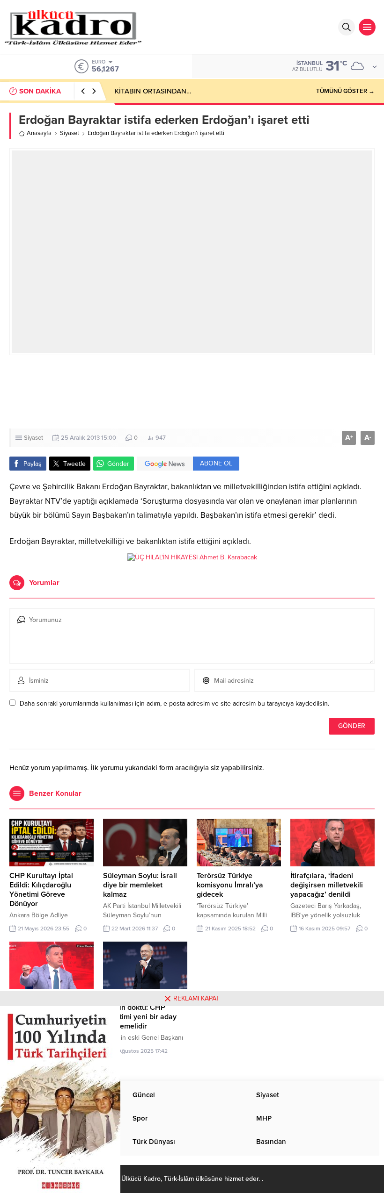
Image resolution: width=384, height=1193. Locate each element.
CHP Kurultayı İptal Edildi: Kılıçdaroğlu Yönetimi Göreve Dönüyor (41, 889)
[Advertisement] (192, 391)
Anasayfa (39, 133)
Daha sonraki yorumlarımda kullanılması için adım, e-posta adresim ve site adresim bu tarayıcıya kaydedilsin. (174, 703)
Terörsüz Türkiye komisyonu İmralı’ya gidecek (230, 885)
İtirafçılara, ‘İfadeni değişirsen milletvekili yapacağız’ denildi (326, 885)
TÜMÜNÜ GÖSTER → (345, 91)
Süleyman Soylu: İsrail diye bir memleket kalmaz (140, 885)
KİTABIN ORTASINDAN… (153, 91)
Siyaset (69, 133)
